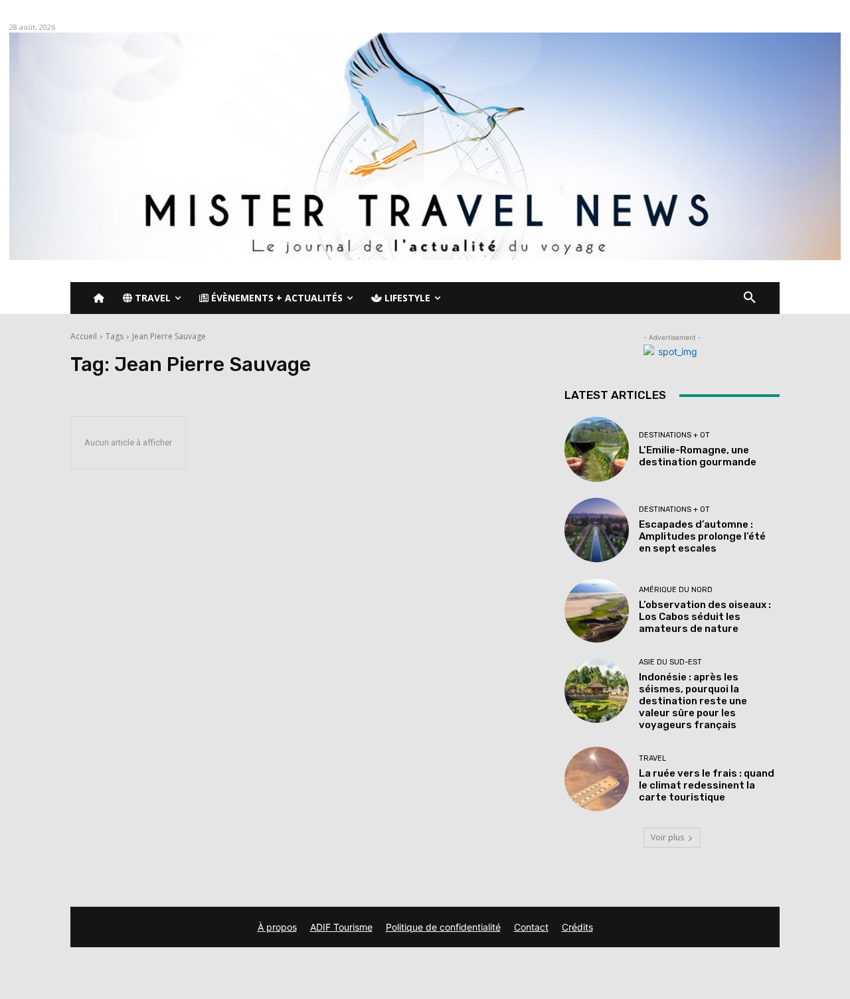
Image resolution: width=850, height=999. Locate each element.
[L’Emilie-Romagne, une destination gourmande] (596, 449)
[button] (750, 298)
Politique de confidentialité (443, 927)
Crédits (577, 927)
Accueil (83, 336)
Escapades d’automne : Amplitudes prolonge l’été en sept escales (702, 536)
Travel (652, 758)
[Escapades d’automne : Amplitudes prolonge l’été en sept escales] (596, 530)
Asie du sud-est (670, 662)
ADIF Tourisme (341, 927)
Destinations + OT (674, 435)
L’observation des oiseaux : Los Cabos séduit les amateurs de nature (705, 617)
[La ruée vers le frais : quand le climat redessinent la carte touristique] (596, 779)
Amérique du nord (676, 589)
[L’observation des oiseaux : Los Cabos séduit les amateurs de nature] (596, 610)
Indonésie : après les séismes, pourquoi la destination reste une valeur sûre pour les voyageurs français (693, 701)
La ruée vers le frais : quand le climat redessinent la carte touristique (706, 785)
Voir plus (667, 837)
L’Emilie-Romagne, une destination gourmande (697, 456)
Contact (531, 927)
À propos (277, 927)
